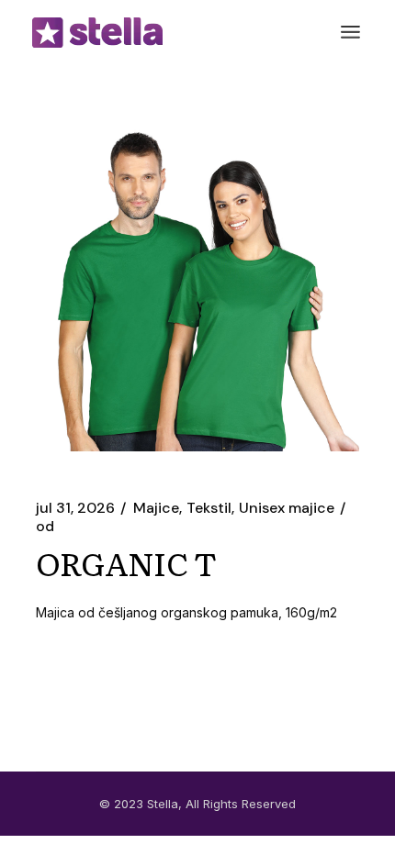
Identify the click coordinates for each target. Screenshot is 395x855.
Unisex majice (286, 508)
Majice (156, 508)
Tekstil (208, 508)
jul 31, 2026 (75, 508)
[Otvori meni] (350, 32)
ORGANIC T (126, 562)
